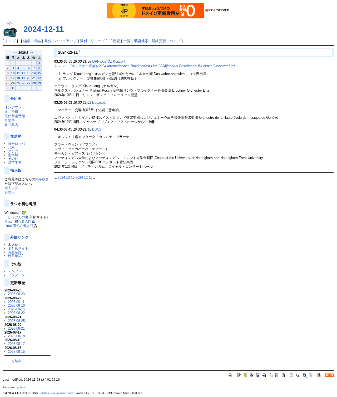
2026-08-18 (16, 336)
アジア (13, 151)
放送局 (15, 136)
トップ (10, 41)
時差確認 (15, 252)
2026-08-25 (16, 321)
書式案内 (11, 125)
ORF (95, 61)
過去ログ (11, 188)
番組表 (15, 98)
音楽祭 (9, 120)
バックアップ (66, 41)
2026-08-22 (16, 313)
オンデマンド (14, 107)
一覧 (127, 41)
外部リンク (19, 237)
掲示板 (15, 170)
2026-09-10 (16, 305)
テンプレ (15, 271)
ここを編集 (13, 361)
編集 (27, 41)
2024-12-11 (43, 29)
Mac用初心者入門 (18, 222)
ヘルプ (175, 41)
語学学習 (15, 162)
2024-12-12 (84, 178)
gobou (21, 387)
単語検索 (141, 41)
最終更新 (159, 41)
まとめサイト (18, 248)
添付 (83, 41)
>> (31, 52)
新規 (116, 41)
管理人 (9, 192)
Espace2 (99, 103)
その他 (13, 159)
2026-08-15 (16, 352)
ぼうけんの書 (18, 217)
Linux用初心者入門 (18, 226)
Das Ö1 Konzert (112, 61)
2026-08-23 (16, 294)
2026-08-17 (16, 344)
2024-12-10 (66, 178)
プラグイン (16, 275)
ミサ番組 (11, 111)
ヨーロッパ (16, 144)
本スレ (13, 245)
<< (16, 52)
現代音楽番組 (14, 116)
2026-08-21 (16, 328)
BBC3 (96, 129)
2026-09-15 (16, 309)
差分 (48, 41)
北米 (11, 147)
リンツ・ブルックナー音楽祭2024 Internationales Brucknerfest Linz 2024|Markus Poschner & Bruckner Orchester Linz (144, 66)
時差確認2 (15, 256)
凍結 (37, 41)
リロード (98, 41)
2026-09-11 (16, 302)
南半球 (13, 155)
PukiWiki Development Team (56, 392)
